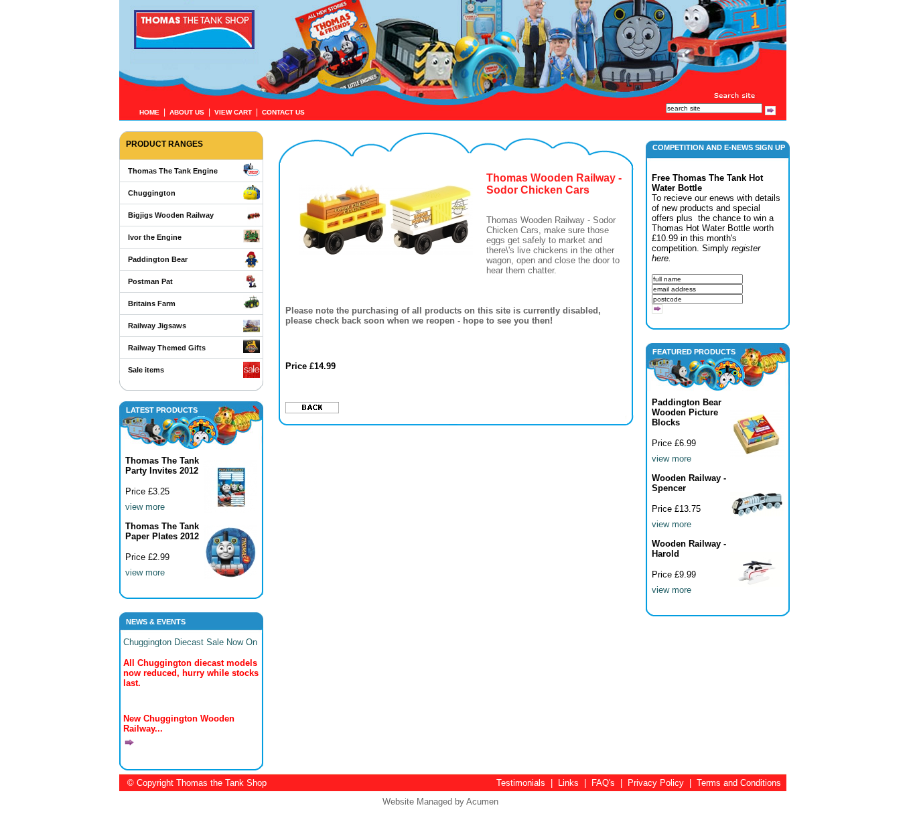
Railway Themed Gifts (167, 348)
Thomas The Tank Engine (173, 171)
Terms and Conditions (739, 783)
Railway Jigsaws (157, 326)
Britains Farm (151, 303)
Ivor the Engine (155, 237)
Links (568, 783)
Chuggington (151, 193)
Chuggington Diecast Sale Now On (190, 642)
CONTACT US (283, 112)
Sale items (146, 370)
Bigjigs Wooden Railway (171, 215)
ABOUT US (186, 112)
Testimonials (520, 783)
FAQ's (603, 783)
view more (145, 507)
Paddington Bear (158, 259)
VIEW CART (233, 112)
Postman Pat (150, 281)
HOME (149, 112)
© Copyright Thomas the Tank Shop (197, 783)
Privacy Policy (656, 783)
